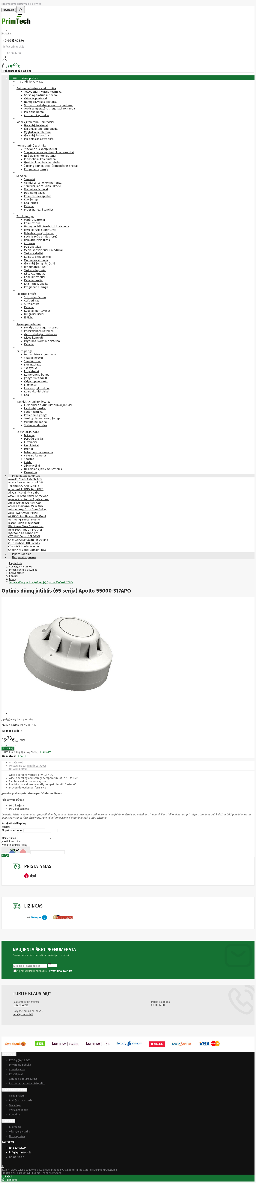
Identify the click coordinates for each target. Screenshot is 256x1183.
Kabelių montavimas (37, 310)
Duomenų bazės (34, 192)
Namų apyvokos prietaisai (40, 101)
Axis (22, 516)
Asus (28, 509)
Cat (36, 533)
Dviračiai (29, 435)
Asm (33, 502)
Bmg (11, 529)
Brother (37, 529)
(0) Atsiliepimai (18, 769)
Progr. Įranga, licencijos (39, 209)
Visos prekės (17, 1095)
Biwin (21, 523)
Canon (29, 533)
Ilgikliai (28, 317)
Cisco (22, 539)
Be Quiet (40, 516)
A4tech (32, 479)
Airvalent (14, 489)
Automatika (31, 304)
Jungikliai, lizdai (34, 314)
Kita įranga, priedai (36, 283)
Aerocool (32, 482)
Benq (18, 519)
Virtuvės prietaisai (35, 98)
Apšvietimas (31, 300)
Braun (27, 529)
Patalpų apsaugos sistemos (42, 327)
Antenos (29, 243)
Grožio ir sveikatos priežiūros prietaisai (48, 105)
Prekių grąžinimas (19, 1060)
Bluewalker (36, 526)
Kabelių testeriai (34, 277)
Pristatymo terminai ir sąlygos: (27, 765)
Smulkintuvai (32, 361)
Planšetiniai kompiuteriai (40, 159)
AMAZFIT (14, 496)
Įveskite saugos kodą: (14, 844)
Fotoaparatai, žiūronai (38, 452)
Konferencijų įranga (36, 374)
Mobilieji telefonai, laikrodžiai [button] (35, 122)
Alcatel (22, 492)
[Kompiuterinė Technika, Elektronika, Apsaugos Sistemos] (16, 24)
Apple (37, 499)
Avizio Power (30, 512)
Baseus (30, 516)
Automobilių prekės (36, 115)
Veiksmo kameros (35, 455)
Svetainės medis (18, 1110)
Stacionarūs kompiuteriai (40, 149)
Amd (23, 496)
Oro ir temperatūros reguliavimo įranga (49, 108)
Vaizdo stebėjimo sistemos (40, 334)
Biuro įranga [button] (24, 351)
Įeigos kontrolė (33, 337)
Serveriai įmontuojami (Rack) (42, 186)
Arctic (12, 502)
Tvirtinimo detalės (35, 425)
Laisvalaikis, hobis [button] (28, 432)
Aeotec (21, 482)
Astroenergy (16, 509)
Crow (43, 550)
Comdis (35, 543)
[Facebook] (2, 1166)
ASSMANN (37, 506)
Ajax (34, 489)
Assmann (24, 506)
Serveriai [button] (21, 176)
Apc (20, 499)
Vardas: (5, 827)
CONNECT (14, 546)
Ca (23, 533)
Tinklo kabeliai (33, 253)
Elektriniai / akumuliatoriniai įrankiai (48, 405)
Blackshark (32, 523)
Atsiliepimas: (8, 838)
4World (13, 479)
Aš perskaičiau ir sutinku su (43, 971)
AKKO (40, 489)
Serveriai (29, 179)
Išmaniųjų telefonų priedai (41, 128)
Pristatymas (16, 1074)
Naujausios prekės (24, 557)
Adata (12, 482)
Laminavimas (32, 364)
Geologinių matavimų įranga (42, 418)
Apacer (13, 499)
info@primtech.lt (23, 1014)
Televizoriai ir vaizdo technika (43, 91)
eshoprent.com (52, 1173)
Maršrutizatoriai (34, 219)
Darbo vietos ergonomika (40, 354)
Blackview (15, 526)
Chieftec (13, 539)
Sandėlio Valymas (31, 81)
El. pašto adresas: (12, 830)
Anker (31, 496)
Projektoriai (31, 371)
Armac (20, 502)
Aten (35, 509)
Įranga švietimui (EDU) (38, 378)
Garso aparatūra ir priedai (41, 95)
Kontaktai (14, 1114)
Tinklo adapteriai (35, 270)
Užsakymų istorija (19, 1131)
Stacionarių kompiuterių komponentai (49, 152)
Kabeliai (29, 206)
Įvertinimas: (8, 841)
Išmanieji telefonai (36, 125)
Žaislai (28, 462)
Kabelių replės (33, 280)
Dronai (28, 448)
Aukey (42, 509)
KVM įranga (31, 199)
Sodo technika (33, 411)
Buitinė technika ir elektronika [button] (36, 88)
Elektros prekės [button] (26, 294)
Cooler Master (30, 546)
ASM (38, 502)
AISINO (26, 489)
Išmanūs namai (34, 112)
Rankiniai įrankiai (35, 408)
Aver (19, 512)
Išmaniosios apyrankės (39, 139)
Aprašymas (15, 762)
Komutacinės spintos (37, 196)
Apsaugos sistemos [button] (28, 324)
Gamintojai (15, 1105)
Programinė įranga (36, 169)
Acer (39, 479)
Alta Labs (33, 492)
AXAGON (13, 516)
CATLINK (14, 536)
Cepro (24, 536)
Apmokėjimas (17, 1069)
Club (11, 543)
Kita (26, 395)
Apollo (28, 499)
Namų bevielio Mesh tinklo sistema (46, 226)
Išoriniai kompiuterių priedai (42, 162)
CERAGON (34, 536)
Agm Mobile (31, 486)
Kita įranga (31, 203)
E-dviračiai (30, 442)
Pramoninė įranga (35, 415)
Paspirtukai (31, 445)
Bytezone (14, 533)
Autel (12, 512)
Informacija (9, 1054)
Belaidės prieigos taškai (39, 233)
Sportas (29, 459)
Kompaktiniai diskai (36, 391)
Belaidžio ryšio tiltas (37, 240)
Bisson (12, 523)
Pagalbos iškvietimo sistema (42, 341)
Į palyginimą (8, 719)
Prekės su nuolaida (20, 1100)
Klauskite (45, 752)
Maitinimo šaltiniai (36, 189)
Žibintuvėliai (32, 465)
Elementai (30, 384)
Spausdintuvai (33, 358)
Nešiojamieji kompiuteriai (40, 155)
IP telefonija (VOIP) (36, 267)
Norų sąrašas (17, 1136)
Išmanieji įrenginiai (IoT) (39, 263)
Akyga (12, 492)
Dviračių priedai (33, 438)
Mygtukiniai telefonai (37, 132)
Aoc (45, 496)
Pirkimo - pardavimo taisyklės (27, 1083)
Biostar (35, 519)
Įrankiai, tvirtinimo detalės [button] (33, 401)
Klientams (8, 1120)
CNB (28, 543)
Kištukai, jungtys (34, 273)
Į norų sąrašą (25, 719)
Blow (25, 526)
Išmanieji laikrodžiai (36, 135)
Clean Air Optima (37, 539)
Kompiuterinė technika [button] (31, 145)
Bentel (26, 519)
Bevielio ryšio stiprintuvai (40, 230)
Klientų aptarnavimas (14, 1089)
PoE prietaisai (32, 246)
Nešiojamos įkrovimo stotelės (43, 469)
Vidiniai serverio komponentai (43, 182)
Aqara (45, 499)
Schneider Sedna (35, 297)
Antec (39, 496)
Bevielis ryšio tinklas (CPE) (40, 236)
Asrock (13, 506)
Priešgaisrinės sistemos (39, 331)
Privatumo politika (20, 1064)
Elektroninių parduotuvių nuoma (20, 1173)
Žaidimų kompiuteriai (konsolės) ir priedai (51, 166)
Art (27, 502)
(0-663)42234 (20, 1005)
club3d (20, 543)
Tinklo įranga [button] (25, 216)
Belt (11, 519)
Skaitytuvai (31, 368)
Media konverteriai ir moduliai (43, 250)
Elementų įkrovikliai (36, 388)
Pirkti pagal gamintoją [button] (26, 475)
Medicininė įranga (35, 422)
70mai (22, 479)
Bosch (19, 529)
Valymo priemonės (36, 381)
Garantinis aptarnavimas (23, 1078)
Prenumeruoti (52, 965)
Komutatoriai (32, 223)
